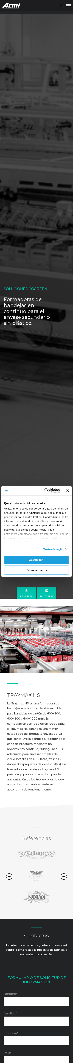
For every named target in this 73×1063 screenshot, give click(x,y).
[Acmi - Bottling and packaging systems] (11, 5)
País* (7, 1053)
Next (64, 876)
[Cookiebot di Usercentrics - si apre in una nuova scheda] (45, 490)
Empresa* (11, 1033)
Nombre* (10, 993)
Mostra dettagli (52, 549)
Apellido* (10, 1013)
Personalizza (35, 570)
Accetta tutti (36, 559)
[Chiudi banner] (67, 490)
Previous (9, 876)
